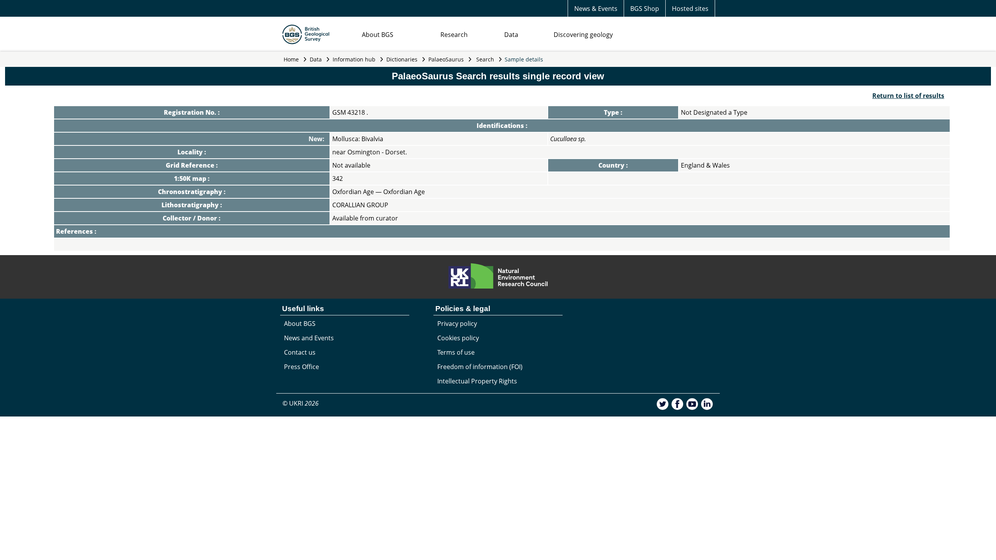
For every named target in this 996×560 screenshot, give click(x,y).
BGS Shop (644, 8)
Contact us (300, 352)
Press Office (301, 366)
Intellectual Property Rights (477, 381)
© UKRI (300, 403)
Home (291, 59)
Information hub (354, 59)
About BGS (377, 34)
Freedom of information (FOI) (480, 366)
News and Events (309, 338)
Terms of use (456, 352)
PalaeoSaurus (446, 59)
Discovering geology (583, 34)
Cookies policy (458, 338)
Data (511, 34)
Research (454, 34)
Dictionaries (401, 59)
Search (485, 59)
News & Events (595, 8)
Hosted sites (690, 8)
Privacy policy (457, 323)
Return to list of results (908, 95)
